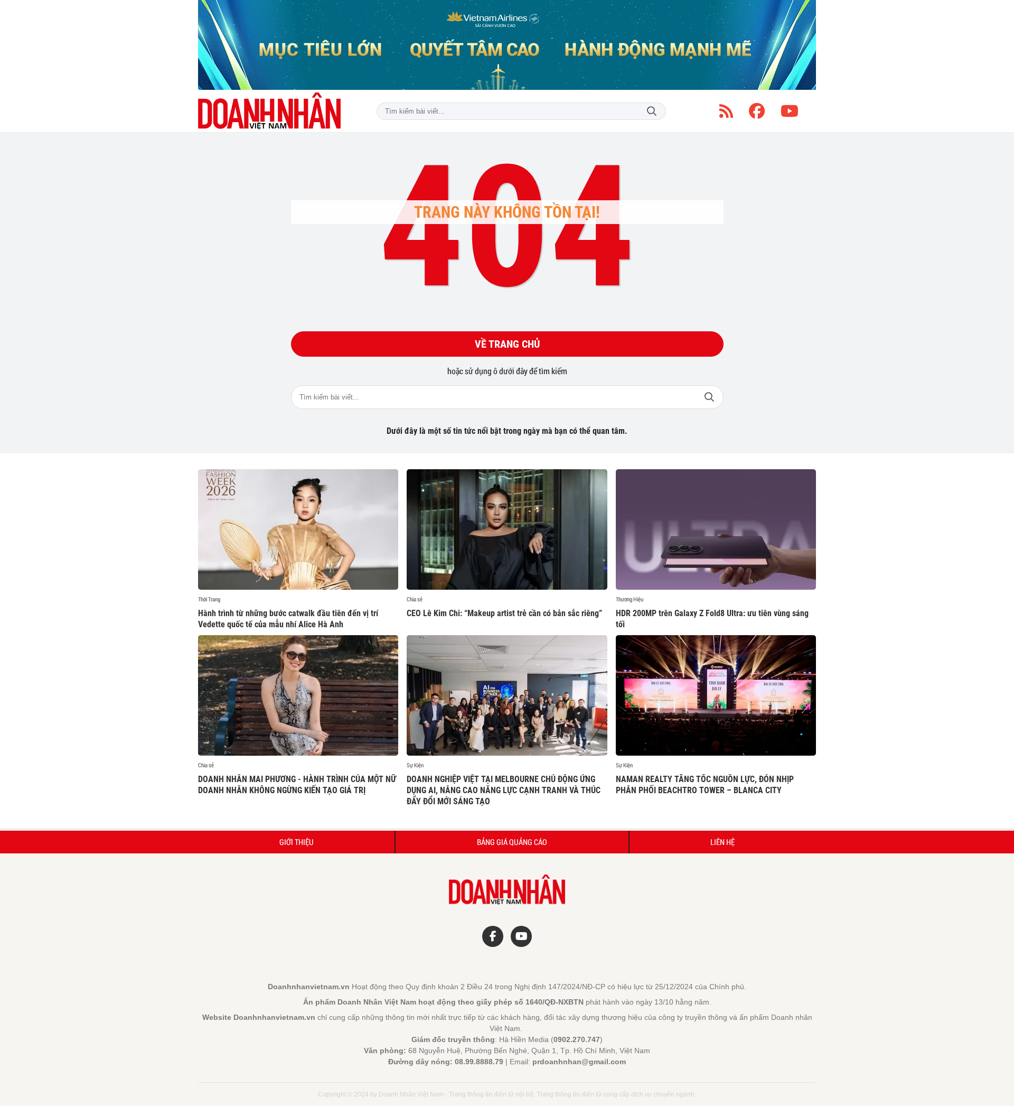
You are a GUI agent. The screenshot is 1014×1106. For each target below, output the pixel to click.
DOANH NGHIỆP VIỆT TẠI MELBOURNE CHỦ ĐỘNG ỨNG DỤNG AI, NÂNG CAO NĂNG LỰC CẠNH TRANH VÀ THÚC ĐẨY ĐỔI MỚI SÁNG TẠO (503, 790)
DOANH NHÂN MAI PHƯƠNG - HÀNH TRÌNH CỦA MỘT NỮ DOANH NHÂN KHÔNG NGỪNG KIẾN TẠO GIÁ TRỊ (297, 784)
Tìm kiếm (652, 111)
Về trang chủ (507, 344)
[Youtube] (789, 111)
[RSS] (726, 111)
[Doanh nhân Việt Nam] (269, 111)
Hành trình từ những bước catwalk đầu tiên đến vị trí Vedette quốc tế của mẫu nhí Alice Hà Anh (288, 618)
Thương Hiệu (629, 599)
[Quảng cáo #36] (507, 45)
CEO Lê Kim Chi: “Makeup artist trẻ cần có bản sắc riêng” (504, 613)
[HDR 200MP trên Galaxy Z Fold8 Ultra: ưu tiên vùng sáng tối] (716, 529)
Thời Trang (209, 599)
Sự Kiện (415, 765)
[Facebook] (757, 111)
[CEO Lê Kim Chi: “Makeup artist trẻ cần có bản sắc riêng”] (507, 529)
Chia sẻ (414, 599)
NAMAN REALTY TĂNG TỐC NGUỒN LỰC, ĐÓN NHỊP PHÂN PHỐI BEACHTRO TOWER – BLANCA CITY (705, 784)
